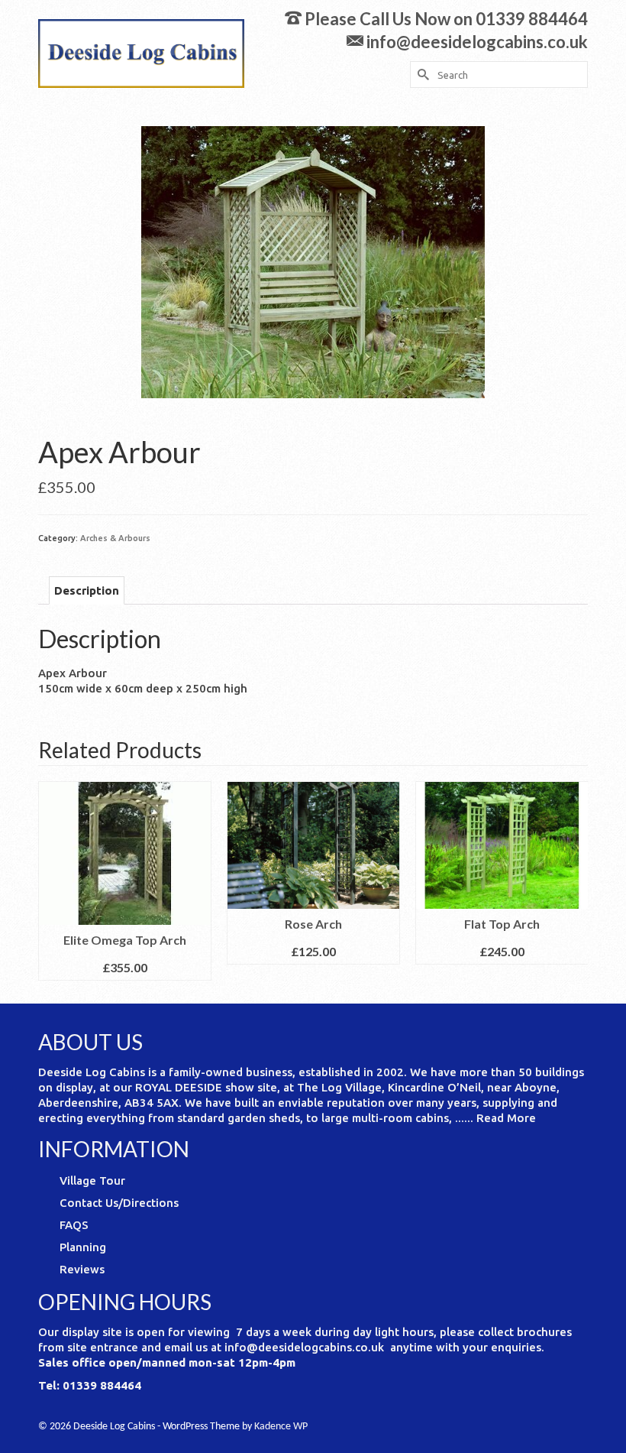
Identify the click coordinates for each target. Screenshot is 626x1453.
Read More (506, 1117)
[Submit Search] (421, 74)
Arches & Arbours (115, 538)
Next (574, 881)
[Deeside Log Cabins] (141, 53)
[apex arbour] (313, 261)
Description (86, 590)
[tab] (86, 590)
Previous (51, 881)
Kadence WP (281, 1426)
